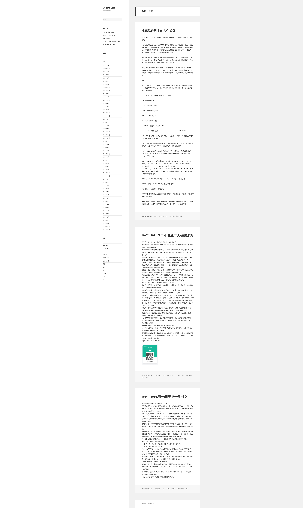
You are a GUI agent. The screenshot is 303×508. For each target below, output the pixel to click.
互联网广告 (106, 257)
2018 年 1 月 (106, 169)
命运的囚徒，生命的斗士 (110, 44)
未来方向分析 (106, 38)
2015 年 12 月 (106, 176)
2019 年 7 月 (106, 141)
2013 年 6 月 (106, 210)
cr (103, 251)
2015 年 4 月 (106, 191)
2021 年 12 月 (106, 100)
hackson (105, 254)
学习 (168, 375)
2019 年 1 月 (106, 150)
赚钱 (177, 216)
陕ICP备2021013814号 (148, 503)
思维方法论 (106, 261)
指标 (169, 216)
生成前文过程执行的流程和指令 (111, 41)
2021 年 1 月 (106, 109)
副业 (165, 216)
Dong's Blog (109, 8)
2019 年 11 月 (106, 135)
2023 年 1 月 (106, 84)
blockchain (105, 245)
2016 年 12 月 (106, 173)
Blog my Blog (106, 248)
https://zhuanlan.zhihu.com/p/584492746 (173, 131)
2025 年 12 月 (106, 68)
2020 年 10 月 (106, 116)
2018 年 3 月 (106, 166)
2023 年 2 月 (106, 81)
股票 (104, 276)
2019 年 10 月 (106, 138)
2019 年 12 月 (106, 131)
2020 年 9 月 (106, 119)
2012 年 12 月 (106, 226)
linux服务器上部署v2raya (109, 35)
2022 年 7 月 (106, 94)
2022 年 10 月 (106, 90)
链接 (143, 377)
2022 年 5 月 (106, 97)
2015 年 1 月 (106, 195)
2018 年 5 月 (106, 163)
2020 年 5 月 (106, 125)
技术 (104, 264)
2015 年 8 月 (106, 179)
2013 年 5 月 (106, 214)
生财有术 (105, 273)
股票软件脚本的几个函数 (159, 30)
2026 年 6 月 (106, 65)
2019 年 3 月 (106, 144)
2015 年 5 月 (106, 188)
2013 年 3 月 (106, 220)
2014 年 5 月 (106, 201)
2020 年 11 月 (106, 112)
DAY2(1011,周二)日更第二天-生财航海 (167, 235)
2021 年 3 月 (106, 106)
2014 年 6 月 (106, 198)
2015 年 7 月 (106, 182)
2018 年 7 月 (106, 160)
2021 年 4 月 (106, 103)
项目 (147, 377)
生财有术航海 (180, 375)
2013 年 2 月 (106, 223)
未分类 (104, 267)
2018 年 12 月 (106, 154)
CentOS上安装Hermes (108, 32)
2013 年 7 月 (106, 207)
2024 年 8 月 (106, 78)
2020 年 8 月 (106, 122)
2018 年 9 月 (106, 157)
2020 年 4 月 (106, 128)
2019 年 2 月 (106, 147)
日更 (168, 489)
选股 (180, 216)
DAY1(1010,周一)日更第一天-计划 (164, 396)
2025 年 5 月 (106, 71)
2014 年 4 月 (106, 204)
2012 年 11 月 (106, 229)
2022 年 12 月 (106, 87)
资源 (187, 375)
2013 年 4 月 (106, 217)
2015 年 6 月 (106, 185)
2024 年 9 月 (106, 75)
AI (103, 242)
